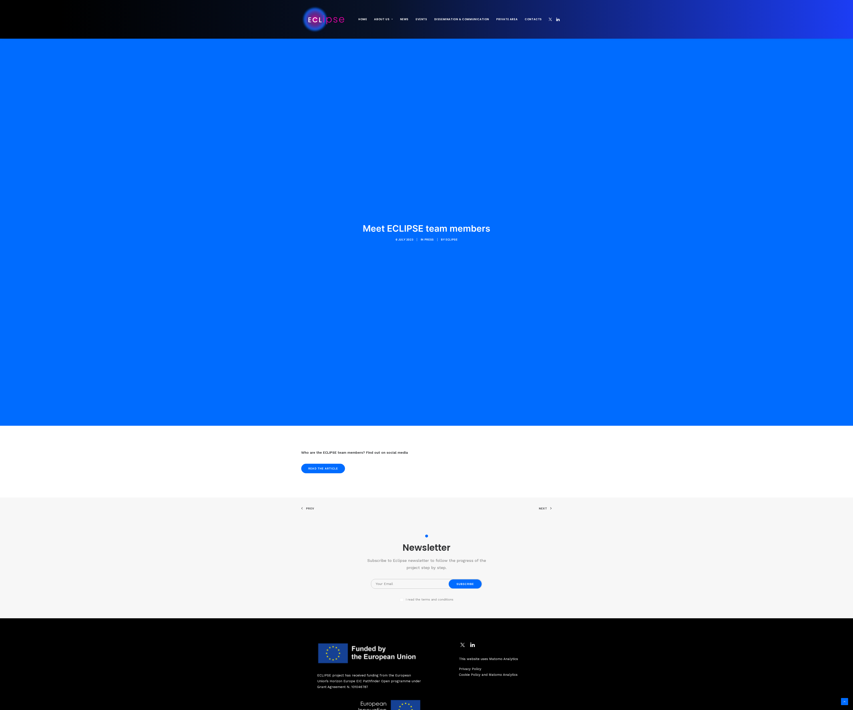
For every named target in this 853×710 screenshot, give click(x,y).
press (429, 239)
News (404, 19)
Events (421, 19)
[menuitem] (362, 19)
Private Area (507, 19)
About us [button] (381, 19)
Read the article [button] (323, 468)
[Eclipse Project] (322, 19)
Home (362, 19)
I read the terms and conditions (429, 599)
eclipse (451, 239)
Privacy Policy (470, 669)
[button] (551, 19)
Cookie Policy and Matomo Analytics (488, 675)
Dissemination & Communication (461, 19)
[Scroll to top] (844, 701)
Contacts (533, 19)
